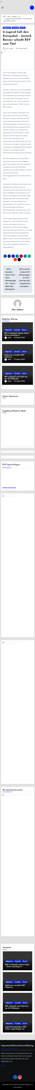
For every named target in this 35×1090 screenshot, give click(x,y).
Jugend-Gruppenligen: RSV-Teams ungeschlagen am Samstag (16, 1029)
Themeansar (17, 1087)
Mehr (2, 1065)
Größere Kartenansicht (9, 487)
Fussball (15, 27)
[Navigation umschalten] (2, 8)
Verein (22, 27)
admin (11, 48)
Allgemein (7, 27)
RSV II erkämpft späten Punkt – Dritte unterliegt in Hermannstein (17, 335)
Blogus (27, 1084)
